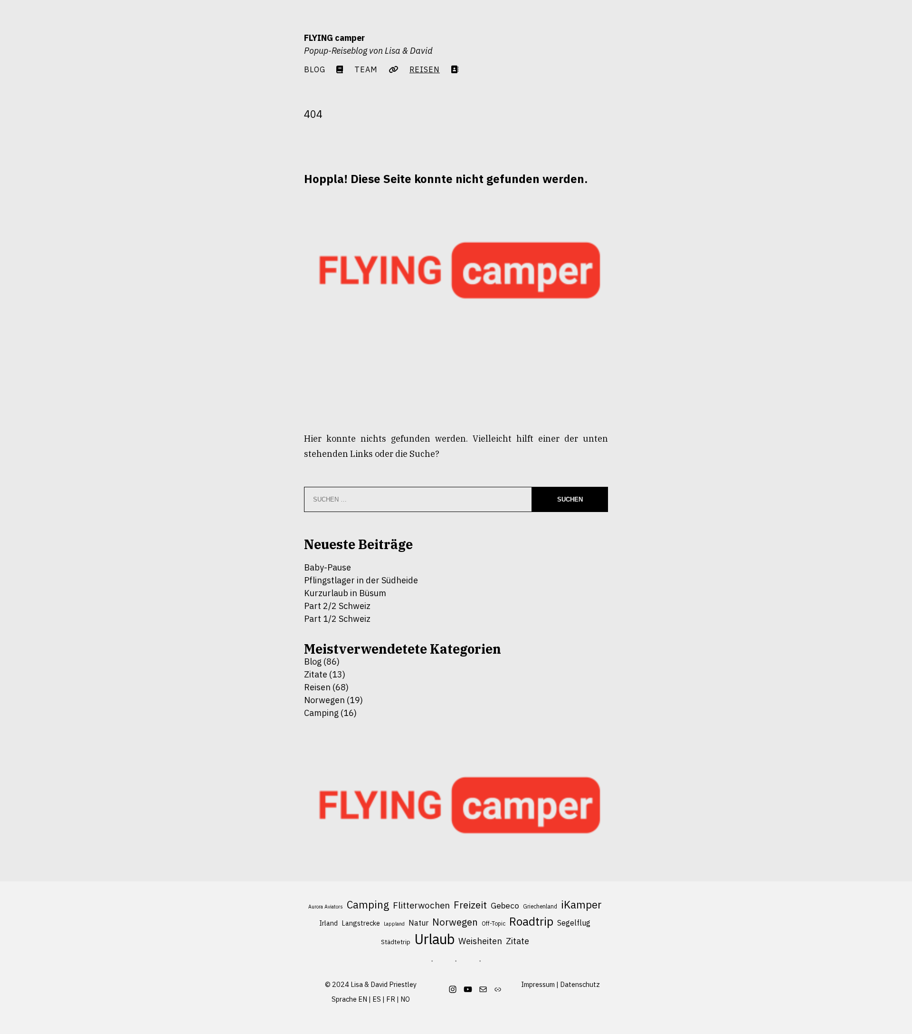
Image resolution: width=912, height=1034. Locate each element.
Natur (418, 923)
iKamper (581, 904)
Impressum (538, 984)
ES (376, 999)
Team (366, 69)
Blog (314, 69)
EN (362, 999)
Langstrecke (361, 923)
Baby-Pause (327, 567)
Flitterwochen (421, 905)
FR (390, 999)
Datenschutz (580, 984)
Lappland (394, 923)
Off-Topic (493, 923)
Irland (328, 923)
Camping (321, 712)
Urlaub (434, 939)
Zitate (315, 674)
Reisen (317, 687)
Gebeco (505, 905)
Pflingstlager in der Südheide (361, 580)
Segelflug (573, 923)
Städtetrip (395, 942)
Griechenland (540, 906)
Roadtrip (531, 921)
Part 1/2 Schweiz (337, 618)
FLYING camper (334, 37)
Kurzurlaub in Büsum (345, 593)
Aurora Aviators (325, 906)
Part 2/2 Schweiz (337, 605)
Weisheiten (480, 941)
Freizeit (470, 905)
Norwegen (324, 700)
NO (405, 999)
